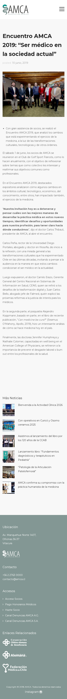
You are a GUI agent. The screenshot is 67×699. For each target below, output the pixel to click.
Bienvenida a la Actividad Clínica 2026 (40, 405)
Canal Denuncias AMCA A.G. (22, 615)
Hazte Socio (12, 609)
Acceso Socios (13, 598)
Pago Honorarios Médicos (20, 604)
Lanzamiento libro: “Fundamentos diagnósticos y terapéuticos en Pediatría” (38, 455)
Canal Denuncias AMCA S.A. (21, 621)
